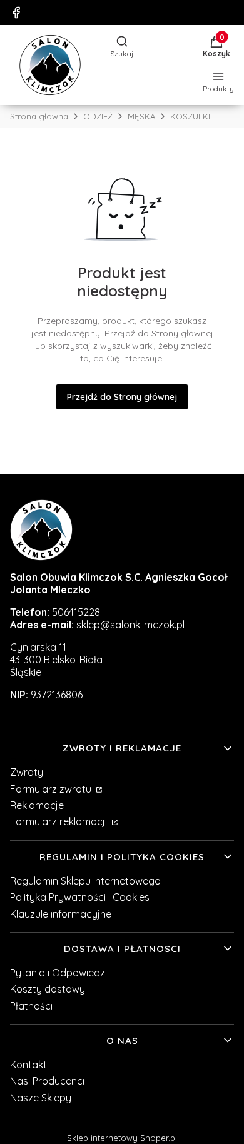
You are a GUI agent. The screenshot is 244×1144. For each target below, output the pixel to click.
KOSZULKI (190, 116)
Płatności (31, 1006)
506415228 (76, 612)
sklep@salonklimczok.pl (130, 624)
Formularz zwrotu (52, 789)
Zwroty (26, 772)
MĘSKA (141, 116)
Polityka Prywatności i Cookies (80, 897)
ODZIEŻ (98, 116)
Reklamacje (37, 805)
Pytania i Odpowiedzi (58, 972)
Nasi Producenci (47, 1081)
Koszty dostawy (47, 989)
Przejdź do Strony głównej (122, 397)
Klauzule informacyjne (60, 914)
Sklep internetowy (122, 1138)
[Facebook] (16, 12)
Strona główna (39, 116)
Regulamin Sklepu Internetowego (85, 881)
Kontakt (28, 1064)
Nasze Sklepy (40, 1097)
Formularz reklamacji (59, 821)
